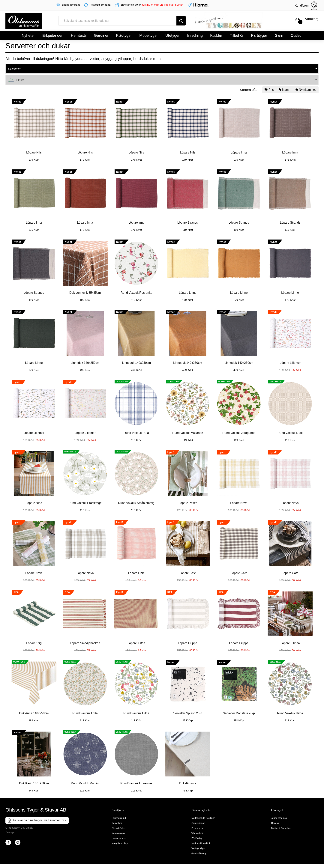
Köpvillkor (117, 823)
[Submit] (181, 20)
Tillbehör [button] (237, 35)
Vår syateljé (197, 833)
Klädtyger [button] (124, 35)
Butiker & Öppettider (281, 828)
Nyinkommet (307, 89)
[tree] (162, 69)
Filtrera (20, 79)
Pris (271, 89)
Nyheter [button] (28, 35)
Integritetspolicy (120, 843)
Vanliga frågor (198, 848)
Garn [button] (279, 35)
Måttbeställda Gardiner (203, 818)
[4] (17, 842)
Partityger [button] (259, 35)
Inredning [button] (195, 35)
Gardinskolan (198, 823)
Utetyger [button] (172, 35)
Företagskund (119, 818)
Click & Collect (119, 828)
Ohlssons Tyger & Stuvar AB (35, 810)
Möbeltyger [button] (148, 35)
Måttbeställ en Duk (200, 843)
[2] (8, 842)
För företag (196, 838)
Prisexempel (197, 828)
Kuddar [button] (216, 35)
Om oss (275, 823)
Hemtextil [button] (78, 35)
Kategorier (14, 68)
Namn (286, 89)
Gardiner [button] (101, 35)
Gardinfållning (198, 853)
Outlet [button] (296, 35)
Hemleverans (118, 838)
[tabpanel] (33, 128)
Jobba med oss (279, 818)
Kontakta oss (118, 833)
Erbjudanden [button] (52, 35)
